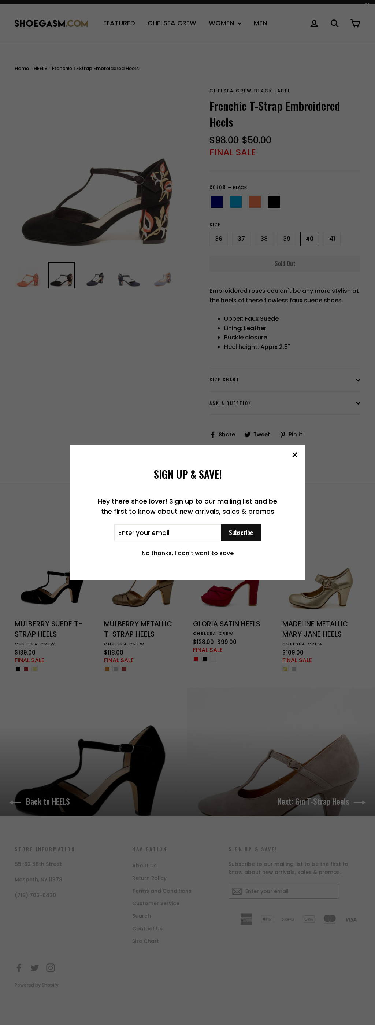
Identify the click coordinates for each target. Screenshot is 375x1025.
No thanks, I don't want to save (188, 553)
